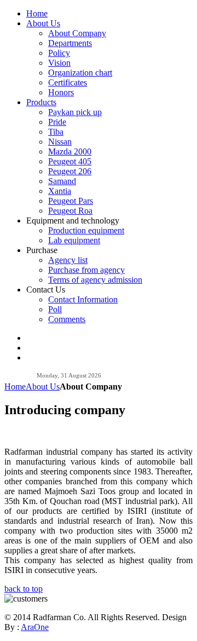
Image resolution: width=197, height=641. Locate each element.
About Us (43, 386)
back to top (23, 588)
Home (15, 386)
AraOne (35, 627)
